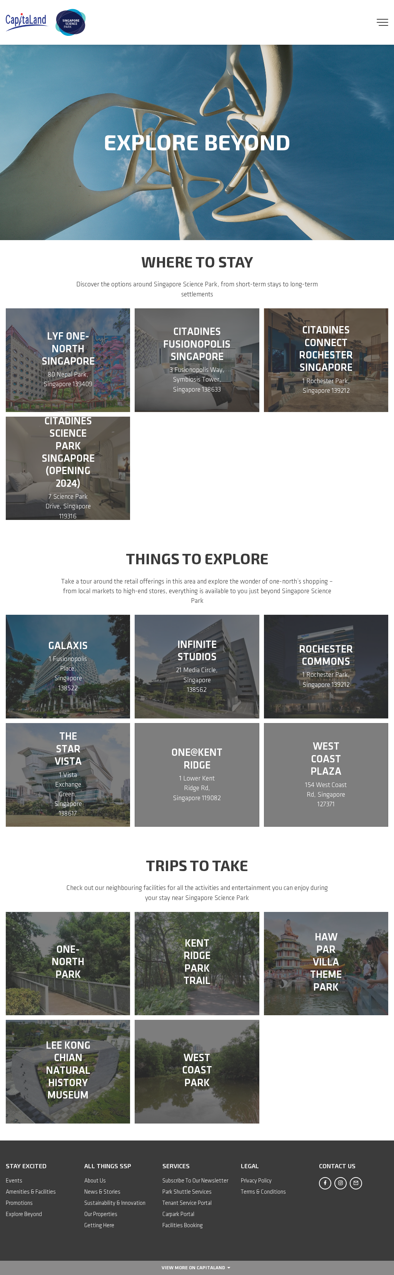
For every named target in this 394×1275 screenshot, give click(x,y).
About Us (95, 1181)
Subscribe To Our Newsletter (195, 1181)
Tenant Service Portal (187, 1203)
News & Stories (102, 1192)
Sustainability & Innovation (114, 1203)
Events (14, 1181)
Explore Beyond (24, 1214)
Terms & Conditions (263, 1192)
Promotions (19, 1203)
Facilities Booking (182, 1225)
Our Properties (100, 1214)
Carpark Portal (178, 1214)
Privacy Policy (256, 1181)
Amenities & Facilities (31, 1192)
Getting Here (99, 1225)
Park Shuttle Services (187, 1192)
